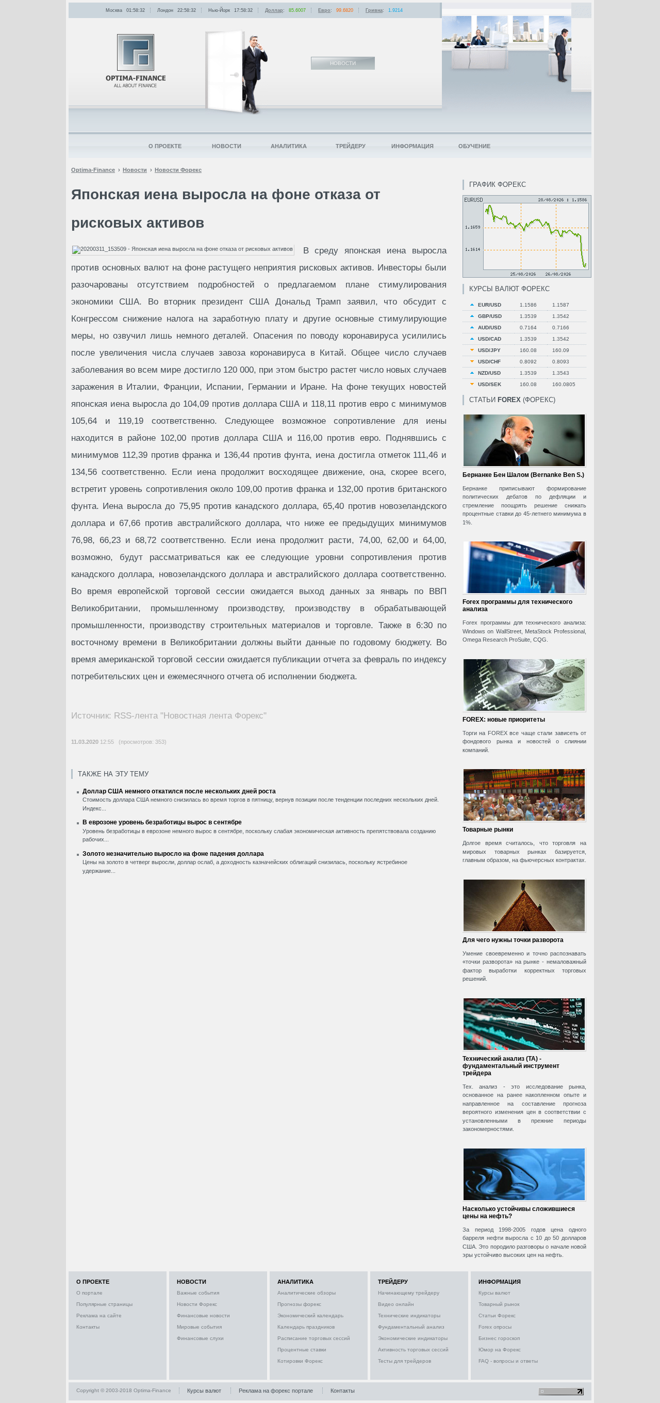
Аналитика (289, 146)
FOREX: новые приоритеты (504, 719)
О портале (89, 1293)
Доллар (274, 10)
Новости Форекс (197, 1304)
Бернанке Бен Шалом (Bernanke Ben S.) (523, 475)
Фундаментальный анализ (411, 1327)
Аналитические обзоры (306, 1293)
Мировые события (199, 1327)
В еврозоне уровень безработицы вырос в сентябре (162, 822)
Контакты (88, 1327)
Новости (226, 146)
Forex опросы (495, 1327)
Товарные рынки (488, 829)
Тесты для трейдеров (404, 1361)
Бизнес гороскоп (499, 1338)
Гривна (374, 10)
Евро (324, 10)
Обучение (474, 146)
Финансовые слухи (200, 1338)
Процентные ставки (301, 1349)
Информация (412, 146)
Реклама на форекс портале (276, 1391)
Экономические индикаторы (413, 1338)
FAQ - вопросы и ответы (508, 1361)
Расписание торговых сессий (313, 1338)
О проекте (165, 146)
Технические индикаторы (409, 1315)
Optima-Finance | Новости (136, 61)
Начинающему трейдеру (408, 1293)
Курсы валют (494, 1293)
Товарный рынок (498, 1304)
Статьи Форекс (497, 1315)
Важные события (198, 1293)
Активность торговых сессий (413, 1349)
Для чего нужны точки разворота (513, 940)
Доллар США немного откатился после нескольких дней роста (179, 791)
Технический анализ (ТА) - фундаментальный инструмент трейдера (511, 1066)
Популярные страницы (104, 1304)
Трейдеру (351, 146)
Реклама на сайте (99, 1315)
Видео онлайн (396, 1304)
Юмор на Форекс (499, 1349)
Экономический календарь (310, 1315)
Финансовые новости (203, 1315)
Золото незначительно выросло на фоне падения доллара (173, 853)
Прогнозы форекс (299, 1304)
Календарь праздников (306, 1327)
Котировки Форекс (300, 1361)
